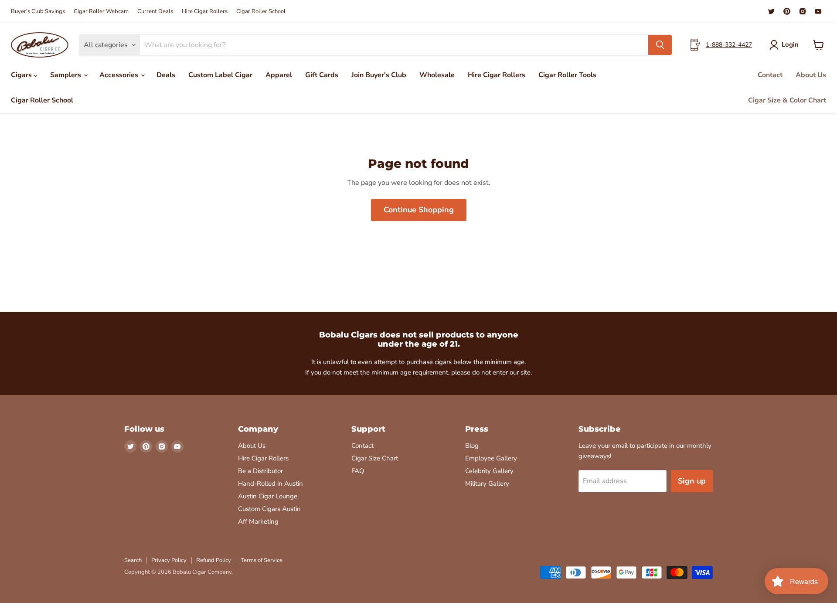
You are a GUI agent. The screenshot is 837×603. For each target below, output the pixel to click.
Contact (770, 75)
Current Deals (155, 11)
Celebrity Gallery (489, 471)
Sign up (692, 481)
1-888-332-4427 (729, 45)
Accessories (119, 75)
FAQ (357, 471)
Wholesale (437, 75)
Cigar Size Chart (374, 458)
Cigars (22, 75)
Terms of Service (261, 560)
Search (133, 560)
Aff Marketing (258, 521)
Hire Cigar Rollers (205, 11)
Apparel (278, 75)
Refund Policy (213, 560)
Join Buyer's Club (378, 75)
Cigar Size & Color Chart (787, 100)
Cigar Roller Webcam (101, 11)
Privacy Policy (169, 560)
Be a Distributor (260, 471)
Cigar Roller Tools (567, 75)
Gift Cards (321, 75)
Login (790, 44)
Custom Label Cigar (220, 75)
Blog (472, 445)
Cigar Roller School (261, 11)
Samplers (66, 75)
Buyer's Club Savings (38, 11)
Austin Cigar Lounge (267, 496)
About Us (811, 75)
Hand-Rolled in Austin (270, 483)
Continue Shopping (419, 209)
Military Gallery (487, 483)
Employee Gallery (491, 458)
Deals (166, 75)
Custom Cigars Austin (269, 508)
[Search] (660, 45)
